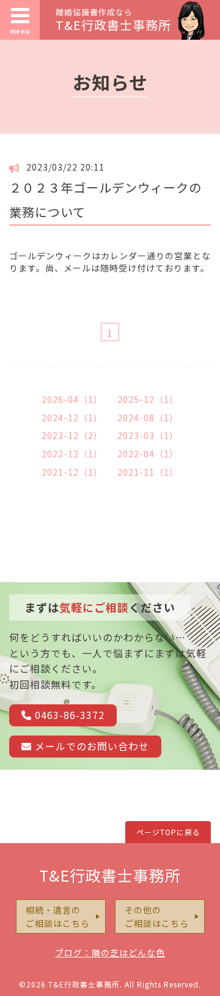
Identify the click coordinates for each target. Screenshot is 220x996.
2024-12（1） (72, 417)
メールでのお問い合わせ (90, 746)
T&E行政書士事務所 (110, 875)
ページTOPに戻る (168, 832)
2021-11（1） (147, 472)
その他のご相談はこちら (157, 916)
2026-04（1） (72, 399)
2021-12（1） (72, 472)
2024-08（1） (147, 417)
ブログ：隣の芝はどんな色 (110, 952)
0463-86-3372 (68, 714)
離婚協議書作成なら (113, 19)
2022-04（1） (147, 454)
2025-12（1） (147, 399)
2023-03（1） (147, 435)
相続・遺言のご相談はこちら (58, 916)
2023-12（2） (72, 435)
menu (20, 30)
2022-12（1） (72, 454)
